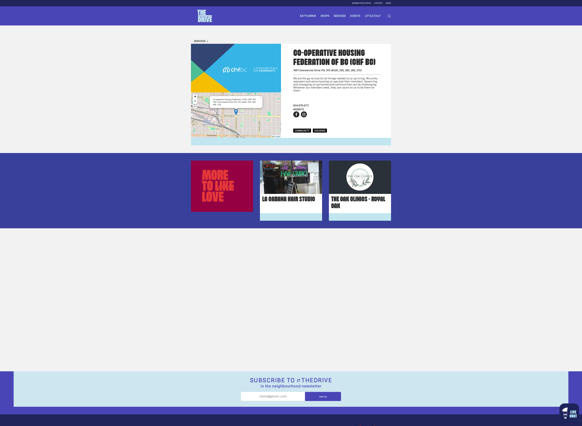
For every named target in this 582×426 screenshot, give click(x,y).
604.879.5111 (301, 105)
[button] (236, 112)
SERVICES (200, 41)
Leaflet (277, 136)
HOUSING (319, 130)
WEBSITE (298, 109)
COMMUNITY (302, 130)
